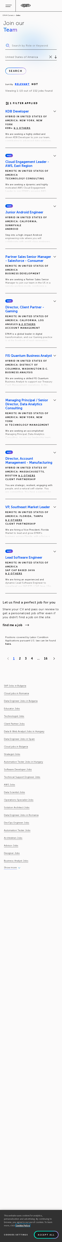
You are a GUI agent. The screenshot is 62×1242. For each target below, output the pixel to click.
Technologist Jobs (14, 716)
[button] (9, 155)
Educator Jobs (12, 708)
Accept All (46, 1234)
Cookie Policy (23, 1225)
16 (45, 658)
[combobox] (5, 57)
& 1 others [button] (22, 128)
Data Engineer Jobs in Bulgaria (21, 701)
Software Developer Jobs (18, 769)
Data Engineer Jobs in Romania (21, 815)
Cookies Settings (16, 1234)
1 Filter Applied (24, 103)
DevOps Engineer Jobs (16, 822)
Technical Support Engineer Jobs (22, 777)
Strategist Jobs (12, 754)
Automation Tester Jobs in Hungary (23, 761)
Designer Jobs (12, 853)
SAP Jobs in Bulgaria (15, 685)
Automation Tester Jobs (17, 830)
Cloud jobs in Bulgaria (16, 746)
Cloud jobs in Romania (16, 693)
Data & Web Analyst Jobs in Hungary (24, 731)
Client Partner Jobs (14, 723)
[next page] (53, 658)
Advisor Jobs (11, 845)
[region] (31, 1226)
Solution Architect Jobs (16, 807)
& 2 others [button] (27, 324)
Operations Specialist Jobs (18, 799)
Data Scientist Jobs (14, 792)
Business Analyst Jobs (16, 860)
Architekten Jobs (13, 838)
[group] (31, 126)
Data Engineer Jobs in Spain (19, 739)
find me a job (12, 625)
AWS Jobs (9, 784)
